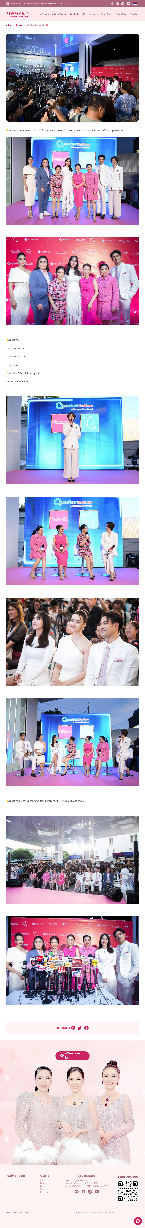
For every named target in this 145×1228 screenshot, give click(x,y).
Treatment (45, 1189)
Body (42, 1180)
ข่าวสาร (19, 25)
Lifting (43, 1183)
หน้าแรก (9, 25)
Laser (42, 1186)
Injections (44, 1192)
